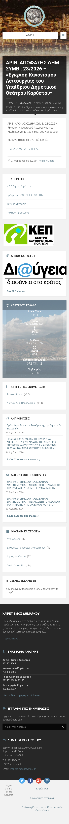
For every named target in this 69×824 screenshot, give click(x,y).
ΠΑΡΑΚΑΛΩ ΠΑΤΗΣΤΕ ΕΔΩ (24, 149)
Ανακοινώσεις (46, 160)
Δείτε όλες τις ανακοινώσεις (23, 459)
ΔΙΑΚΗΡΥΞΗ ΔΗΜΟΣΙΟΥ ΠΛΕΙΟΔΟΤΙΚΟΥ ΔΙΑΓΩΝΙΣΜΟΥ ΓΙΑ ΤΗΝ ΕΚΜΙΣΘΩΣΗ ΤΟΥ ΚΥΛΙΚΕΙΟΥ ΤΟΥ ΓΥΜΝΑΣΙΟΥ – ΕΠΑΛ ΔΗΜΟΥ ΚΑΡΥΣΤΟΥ (33, 501)
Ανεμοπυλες (13, 539)
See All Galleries (16, 291)
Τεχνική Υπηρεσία (16, 204)
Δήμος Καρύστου (16, 556)
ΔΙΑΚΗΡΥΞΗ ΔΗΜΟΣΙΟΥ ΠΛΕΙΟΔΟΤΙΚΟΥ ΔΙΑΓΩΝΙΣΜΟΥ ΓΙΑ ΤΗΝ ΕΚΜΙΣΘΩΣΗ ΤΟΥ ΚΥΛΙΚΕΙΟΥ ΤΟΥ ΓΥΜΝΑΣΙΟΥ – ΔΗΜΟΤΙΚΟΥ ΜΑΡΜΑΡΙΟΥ (33, 485)
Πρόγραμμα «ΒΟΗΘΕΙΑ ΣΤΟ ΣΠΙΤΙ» (25, 195)
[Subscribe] (63, 727)
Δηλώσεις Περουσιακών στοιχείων (26, 547)
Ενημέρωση (25, 103)
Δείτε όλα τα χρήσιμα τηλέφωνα (22, 695)
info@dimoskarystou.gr (23, 769)
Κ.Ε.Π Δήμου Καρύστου (19, 186)
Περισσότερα (11, 638)
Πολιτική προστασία (18, 212)
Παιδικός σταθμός (17, 565)
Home (10, 103)
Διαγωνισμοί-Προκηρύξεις (21, 403)
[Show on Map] (63, 35)
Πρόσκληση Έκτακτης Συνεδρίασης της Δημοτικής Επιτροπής (34, 427)
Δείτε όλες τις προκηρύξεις (23, 516)
